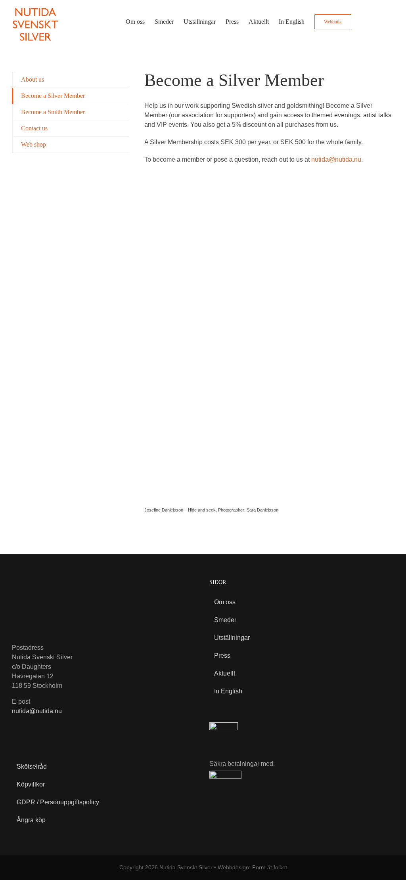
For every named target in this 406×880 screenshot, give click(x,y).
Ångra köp (31, 820)
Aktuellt (224, 673)
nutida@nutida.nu (336, 159)
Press (222, 655)
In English (228, 691)
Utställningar (232, 637)
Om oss (225, 602)
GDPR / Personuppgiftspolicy (58, 802)
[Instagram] (34, 729)
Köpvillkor (31, 784)
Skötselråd (32, 766)
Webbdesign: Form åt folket (252, 867)
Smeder (225, 620)
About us (32, 79)
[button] (381, 22)
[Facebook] (17, 729)
